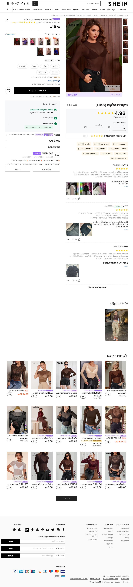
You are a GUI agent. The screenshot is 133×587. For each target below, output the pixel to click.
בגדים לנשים (116, 15)
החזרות (110, 531)
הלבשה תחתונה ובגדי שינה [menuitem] (20, 10)
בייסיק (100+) (106, 154)
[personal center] (27, 3)
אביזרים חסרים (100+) (118, 158)
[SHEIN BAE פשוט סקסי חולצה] (42, 375)
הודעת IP (126, 582)
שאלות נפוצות (92, 539)
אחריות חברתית (124, 535)
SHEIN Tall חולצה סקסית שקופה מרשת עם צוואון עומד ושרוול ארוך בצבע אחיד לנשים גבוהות (66, 484)
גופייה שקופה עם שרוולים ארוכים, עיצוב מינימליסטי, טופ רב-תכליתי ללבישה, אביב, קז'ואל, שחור (17, 436)
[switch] (85, 136)
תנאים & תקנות (95, 579)
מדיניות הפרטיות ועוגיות (110, 579)
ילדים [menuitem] (57, 10)
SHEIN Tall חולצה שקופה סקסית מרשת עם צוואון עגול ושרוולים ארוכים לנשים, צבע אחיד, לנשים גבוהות (91, 484)
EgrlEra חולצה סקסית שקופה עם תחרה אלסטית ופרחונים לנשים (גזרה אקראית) (115, 484)
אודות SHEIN (124, 528)
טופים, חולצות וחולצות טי (95, 15)
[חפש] (35, 3)
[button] (12, 3)
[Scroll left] (11, 9)
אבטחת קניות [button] (48, 124)
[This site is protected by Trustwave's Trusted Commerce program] (63, 576)
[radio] (56, 41)
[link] (23, 3)
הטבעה (117, 582)
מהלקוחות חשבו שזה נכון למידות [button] (45, 77)
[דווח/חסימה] (67, 198)
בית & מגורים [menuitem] (37, 10)
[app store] (19, 531)
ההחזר (111, 547)
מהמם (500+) (100, 149)
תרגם (126, 187)
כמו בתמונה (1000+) (90, 154)
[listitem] (115, 381)
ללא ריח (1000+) (84, 144)
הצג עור (67, 498)
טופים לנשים (81, 15)
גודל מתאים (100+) (84, 149)
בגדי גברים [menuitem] (49, 10)
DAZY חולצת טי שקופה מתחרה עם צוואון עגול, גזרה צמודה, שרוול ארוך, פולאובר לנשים (66, 438)
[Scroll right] (7, 9)
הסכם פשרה (125, 541)
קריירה (127, 538)
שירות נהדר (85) (120, 154)
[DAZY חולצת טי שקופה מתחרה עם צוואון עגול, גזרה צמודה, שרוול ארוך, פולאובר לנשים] (66, 420)
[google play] (14, 531)
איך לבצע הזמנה (107, 535)
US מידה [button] (51, 60)
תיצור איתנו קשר (92, 528)
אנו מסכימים (60, 567)
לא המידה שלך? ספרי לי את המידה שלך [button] (46, 84)
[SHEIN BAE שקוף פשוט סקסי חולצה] (17, 466)
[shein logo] (117, 3)
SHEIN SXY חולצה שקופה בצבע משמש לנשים (91, 393)
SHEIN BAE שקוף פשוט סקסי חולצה (17, 484)
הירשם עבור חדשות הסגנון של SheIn (51, 537)
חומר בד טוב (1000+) (101, 144)
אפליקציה (17, 525)
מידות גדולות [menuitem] (66, 10)
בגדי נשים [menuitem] (85, 10)
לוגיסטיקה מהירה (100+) (118, 149)
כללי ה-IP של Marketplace (79, 579)
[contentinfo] (33, 571)
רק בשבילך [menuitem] (111, 10)
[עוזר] (79, 198)
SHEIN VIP (109, 544)
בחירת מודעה (108, 582)
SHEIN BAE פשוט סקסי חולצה (42, 393)
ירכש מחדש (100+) (119, 144)
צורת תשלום (93, 531)
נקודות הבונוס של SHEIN (91, 535)
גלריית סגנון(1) (119, 303)
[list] (44, 530)
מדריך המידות (108, 541)
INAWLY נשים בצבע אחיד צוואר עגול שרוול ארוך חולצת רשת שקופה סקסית (115, 391)
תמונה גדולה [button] (10, 34)
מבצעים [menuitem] (94, 10)
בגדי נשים (107, 15)
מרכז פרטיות (125, 579)
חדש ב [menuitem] (102, 10)
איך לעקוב (110, 538)
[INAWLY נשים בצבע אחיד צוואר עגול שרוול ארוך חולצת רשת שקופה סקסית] (115, 375)
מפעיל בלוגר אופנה (123, 531)
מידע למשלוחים (108, 528)
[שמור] (8, 90)
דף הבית (125, 15)
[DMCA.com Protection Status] (57, 576)
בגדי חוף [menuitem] (76, 10)
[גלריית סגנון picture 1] (116, 325)
